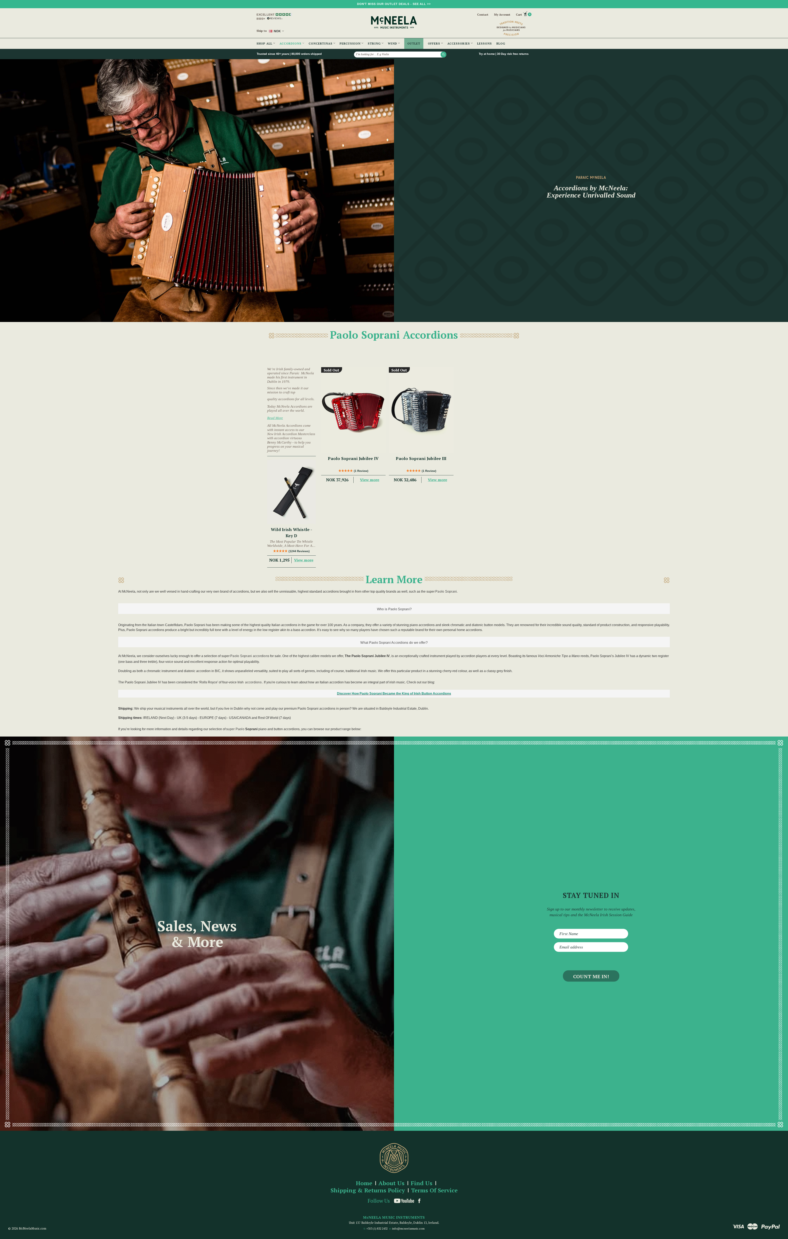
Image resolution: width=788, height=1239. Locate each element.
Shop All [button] (265, 43)
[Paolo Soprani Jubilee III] (421, 410)
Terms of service (434, 1190)
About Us (391, 1183)
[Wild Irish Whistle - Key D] (291, 491)
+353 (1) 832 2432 (377, 1228)
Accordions (290, 43)
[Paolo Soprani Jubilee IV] (353, 410)
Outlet (413, 43)
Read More (275, 418)
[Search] (443, 54)
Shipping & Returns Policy (368, 1190)
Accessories (459, 43)
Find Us (421, 1183)
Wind (393, 43)
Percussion (351, 43)
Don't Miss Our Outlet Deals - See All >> (394, 4)
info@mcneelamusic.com (408, 1228)
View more (303, 559)
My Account (502, 14)
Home (364, 1183)
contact (482, 14)
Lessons (484, 43)
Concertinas (321, 43)
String (375, 43)
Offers (434, 43)
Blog (500, 43)
